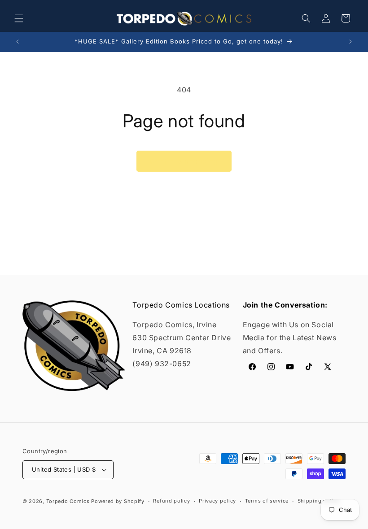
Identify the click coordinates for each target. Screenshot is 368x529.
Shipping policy (319, 501)
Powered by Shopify (118, 501)
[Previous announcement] (17, 42)
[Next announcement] (350, 42)
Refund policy (171, 501)
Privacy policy (217, 501)
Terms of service (267, 501)
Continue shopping (184, 161)
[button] (19, 18)
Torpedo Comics (68, 501)
